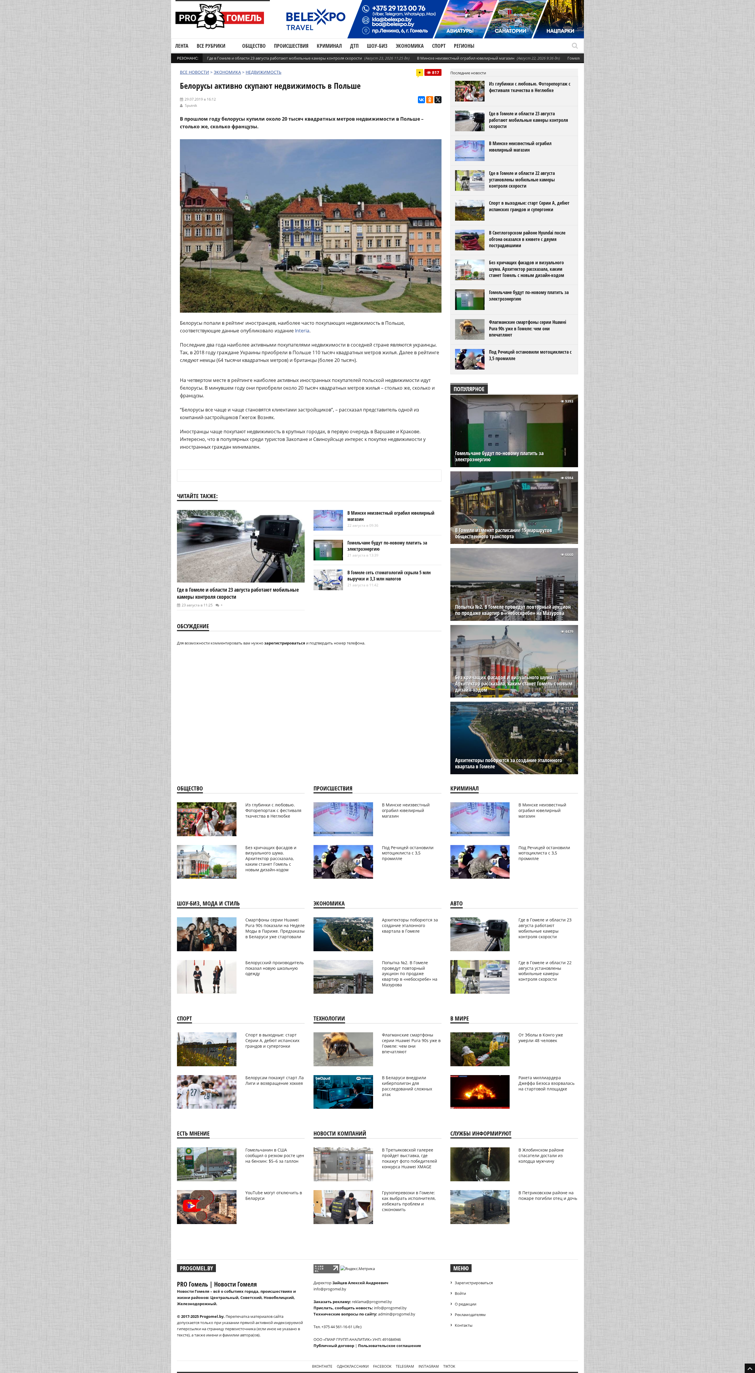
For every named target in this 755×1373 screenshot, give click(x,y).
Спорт (439, 45)
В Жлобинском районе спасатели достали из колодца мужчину (541, 1155)
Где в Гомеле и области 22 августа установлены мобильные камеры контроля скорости (522, 179)
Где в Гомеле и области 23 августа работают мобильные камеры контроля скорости (284, 58)
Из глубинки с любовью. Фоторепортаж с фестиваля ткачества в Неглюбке (529, 87)
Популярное (469, 389)
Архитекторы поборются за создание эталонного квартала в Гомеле (508, 763)
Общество (254, 45)
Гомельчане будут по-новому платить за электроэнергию (387, 545)
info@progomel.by (330, 1289)
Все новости (194, 72)
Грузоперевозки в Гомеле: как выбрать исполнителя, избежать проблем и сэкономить (409, 1201)
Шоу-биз (377, 45)
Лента (181, 45)
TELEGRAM (405, 1366)
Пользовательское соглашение (389, 1345)
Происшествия (291, 45)
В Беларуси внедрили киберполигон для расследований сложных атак (407, 1086)
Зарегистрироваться (474, 1282)
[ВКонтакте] (421, 99)
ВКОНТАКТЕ (322, 1366)
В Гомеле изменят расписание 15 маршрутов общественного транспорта (503, 533)
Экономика (410, 45)
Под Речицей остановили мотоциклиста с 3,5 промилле (530, 355)
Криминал (329, 45)
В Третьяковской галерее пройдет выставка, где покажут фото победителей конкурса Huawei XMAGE (409, 1158)
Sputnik (191, 105)
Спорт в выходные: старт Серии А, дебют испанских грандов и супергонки (529, 206)
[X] (437, 99)
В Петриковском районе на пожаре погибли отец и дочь (547, 1195)
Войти (460, 1293)
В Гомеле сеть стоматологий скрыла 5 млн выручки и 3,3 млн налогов (389, 575)
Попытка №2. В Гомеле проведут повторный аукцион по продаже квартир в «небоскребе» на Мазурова (513, 610)
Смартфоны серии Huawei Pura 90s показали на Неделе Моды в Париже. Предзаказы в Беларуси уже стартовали (275, 928)
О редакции (465, 1304)
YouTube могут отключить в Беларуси (273, 1195)
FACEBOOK (382, 1366)
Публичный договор (334, 1345)
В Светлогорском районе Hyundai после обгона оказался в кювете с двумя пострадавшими (527, 239)
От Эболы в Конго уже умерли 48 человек (540, 1037)
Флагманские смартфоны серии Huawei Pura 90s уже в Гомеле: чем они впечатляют (527, 328)
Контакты (463, 1325)
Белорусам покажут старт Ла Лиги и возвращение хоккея (274, 1080)
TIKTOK (449, 1366)
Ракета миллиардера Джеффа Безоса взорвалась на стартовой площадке (546, 1083)
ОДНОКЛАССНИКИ (353, 1366)
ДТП (354, 45)
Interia (302, 330)
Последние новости (468, 73)
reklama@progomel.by (372, 1301)
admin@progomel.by (396, 1314)
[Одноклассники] (429, 99)
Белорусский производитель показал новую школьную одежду (274, 968)
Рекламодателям (470, 1314)
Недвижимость (263, 72)
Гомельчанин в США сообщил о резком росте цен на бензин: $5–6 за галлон (274, 1155)
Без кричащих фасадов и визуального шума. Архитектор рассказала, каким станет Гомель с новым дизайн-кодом (526, 268)
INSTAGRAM (428, 1366)
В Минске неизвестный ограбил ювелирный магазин (465, 58)
